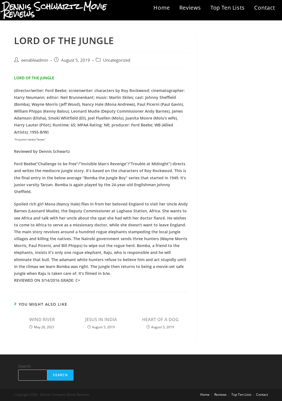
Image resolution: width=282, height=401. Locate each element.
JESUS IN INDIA (101, 319)
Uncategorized (116, 60)
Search (24, 366)
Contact (264, 7)
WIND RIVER (42, 319)
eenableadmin (34, 60)
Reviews (190, 7)
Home (161, 7)
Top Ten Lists (227, 7)
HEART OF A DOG (160, 319)
